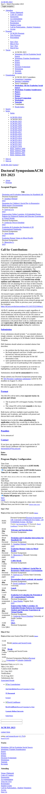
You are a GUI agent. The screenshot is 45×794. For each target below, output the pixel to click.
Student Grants (15, 25)
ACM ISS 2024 (16, 117)
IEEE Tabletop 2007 (17, 153)
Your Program (15, 35)
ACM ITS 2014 (16, 138)
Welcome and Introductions (22, 530)
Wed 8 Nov (14, 48)
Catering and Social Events (21, 643)
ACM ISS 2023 (6, 165)
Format (4, 391)
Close (3, 500)
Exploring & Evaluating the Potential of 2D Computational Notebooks (18, 228)
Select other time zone (28, 472)
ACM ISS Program (17, 33)
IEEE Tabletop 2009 (17, 149)
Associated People (7, 680)
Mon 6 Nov (14, 44)
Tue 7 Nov (14, 46)
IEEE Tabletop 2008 (17, 151)
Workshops (19, 69)
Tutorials (18, 71)
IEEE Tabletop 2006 (17, 155)
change (36, 513)
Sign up (8, 161)
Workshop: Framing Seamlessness (27, 58)
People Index (19, 107)
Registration (14, 23)
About (8, 180)
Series (12, 113)
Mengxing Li (9, 242)
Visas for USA (15, 21)
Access (12, 29)
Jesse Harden (9, 233)
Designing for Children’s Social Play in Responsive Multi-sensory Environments (20, 204)
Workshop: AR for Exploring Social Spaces (17, 747)
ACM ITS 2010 (16, 146)
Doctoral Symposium (22, 67)
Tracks (8, 50)
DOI (3, 201)
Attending (9, 10)
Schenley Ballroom (24, 660)
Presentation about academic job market (27, 579)
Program (9, 31)
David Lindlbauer (19, 583)
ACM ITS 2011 (16, 144)
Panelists (5, 431)
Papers (17, 60)
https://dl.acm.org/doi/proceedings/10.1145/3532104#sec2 (22, 306)
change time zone (34, 504)
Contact (4, 440)
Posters (17, 63)
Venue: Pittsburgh (16, 12)
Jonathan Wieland (10, 199)
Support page (5, 738)
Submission (6, 329)
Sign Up (4, 792)
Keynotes (18, 73)
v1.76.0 (22, 736)
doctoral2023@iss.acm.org (10, 449)
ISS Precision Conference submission (17, 379)
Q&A (13, 623)
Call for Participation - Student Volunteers (25, 27)
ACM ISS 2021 (16, 124)
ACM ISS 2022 (16, 121)
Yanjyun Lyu (9, 210)
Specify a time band (29, 496)
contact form (5, 732)
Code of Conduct (16, 15)
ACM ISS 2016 (16, 134)
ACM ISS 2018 (16, 130)
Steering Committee (22, 81)
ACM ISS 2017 (16, 132)
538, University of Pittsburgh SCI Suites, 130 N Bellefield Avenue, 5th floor (27, 521)
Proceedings (14, 37)
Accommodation (16, 19)
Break (10, 649)
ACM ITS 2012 (16, 142)
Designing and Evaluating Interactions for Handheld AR (22, 194)
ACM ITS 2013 (16, 140)
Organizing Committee (23, 79)
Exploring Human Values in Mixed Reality (17, 238)
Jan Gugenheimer (21, 524)
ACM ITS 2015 (16, 136)
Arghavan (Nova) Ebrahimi (14, 223)
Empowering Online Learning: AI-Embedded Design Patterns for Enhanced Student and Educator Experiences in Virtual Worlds (23, 216)
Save (2, 498)
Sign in (8, 159)
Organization (10, 75)
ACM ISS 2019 (16, 128)
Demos (17, 65)
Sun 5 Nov (14, 42)
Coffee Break (16, 561)
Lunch (13, 588)
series (16, 165)
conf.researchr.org (11, 736)
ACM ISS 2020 (16, 126)
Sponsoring (14, 17)
